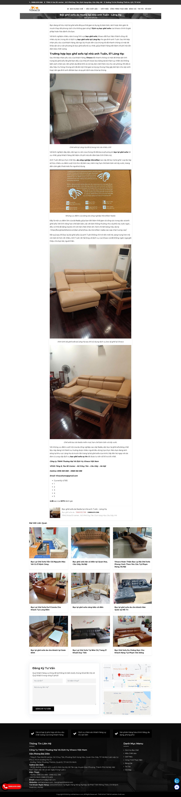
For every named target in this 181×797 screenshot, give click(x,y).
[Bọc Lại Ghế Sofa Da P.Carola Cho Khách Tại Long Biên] (48, 588)
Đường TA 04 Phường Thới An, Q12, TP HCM (123, 2)
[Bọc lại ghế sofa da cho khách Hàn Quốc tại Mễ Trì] (132, 588)
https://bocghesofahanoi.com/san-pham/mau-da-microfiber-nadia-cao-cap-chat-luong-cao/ (88, 230)
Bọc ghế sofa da (90, 18)
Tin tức (141, 9)
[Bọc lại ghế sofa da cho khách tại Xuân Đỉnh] (48, 631)
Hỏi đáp (148, 9)
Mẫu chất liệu (92, 9)
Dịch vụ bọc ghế (76, 9)
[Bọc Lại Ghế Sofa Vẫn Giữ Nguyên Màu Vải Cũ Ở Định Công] (48, 542)
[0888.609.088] (176, 780)
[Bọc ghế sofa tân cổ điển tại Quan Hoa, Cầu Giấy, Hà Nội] (90, 542)
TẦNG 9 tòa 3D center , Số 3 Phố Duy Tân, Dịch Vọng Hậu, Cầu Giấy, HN (74, 2)
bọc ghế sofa (76, 457)
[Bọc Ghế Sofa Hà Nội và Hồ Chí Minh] (34, 9)
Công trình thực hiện (119, 9)
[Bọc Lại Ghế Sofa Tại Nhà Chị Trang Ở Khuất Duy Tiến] (90, 631)
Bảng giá (132, 9)
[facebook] (176, 787)
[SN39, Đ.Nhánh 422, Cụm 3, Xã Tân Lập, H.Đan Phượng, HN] (127, 703)
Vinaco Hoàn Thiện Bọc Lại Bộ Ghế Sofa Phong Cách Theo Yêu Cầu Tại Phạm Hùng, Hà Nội (132, 564)
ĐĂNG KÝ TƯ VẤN (43, 709)
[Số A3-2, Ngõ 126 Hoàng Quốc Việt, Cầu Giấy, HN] (127, 676)
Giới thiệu (105, 9)
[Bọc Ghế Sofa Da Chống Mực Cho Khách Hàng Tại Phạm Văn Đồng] (132, 631)
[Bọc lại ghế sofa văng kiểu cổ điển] (90, 588)
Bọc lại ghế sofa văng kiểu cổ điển (88, 607)
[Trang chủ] (68, 9)
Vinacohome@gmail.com (67, 476)
